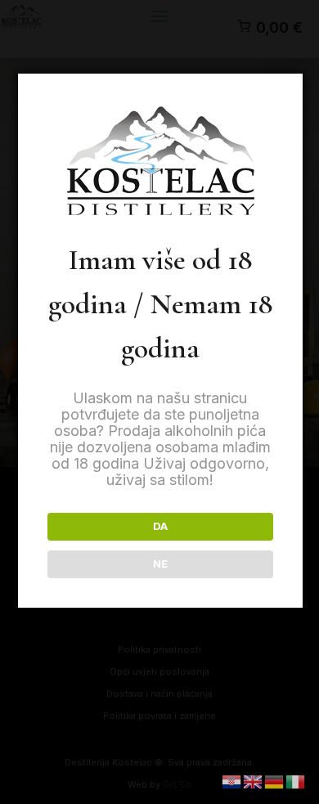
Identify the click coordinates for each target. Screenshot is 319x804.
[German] (274, 780)
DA (160, 525)
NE (160, 563)
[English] (253, 780)
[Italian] (296, 780)
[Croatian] (232, 780)
